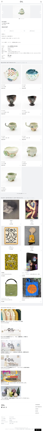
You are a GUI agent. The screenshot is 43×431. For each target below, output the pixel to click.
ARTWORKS (37, 404)
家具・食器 (9, 55)
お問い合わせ (3, 420)
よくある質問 (3, 418)
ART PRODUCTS (38, 406)
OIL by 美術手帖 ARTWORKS (13, 46)
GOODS (36, 408)
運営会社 (2, 423)
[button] (40, 12)
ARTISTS (37, 413)
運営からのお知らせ (12, 418)
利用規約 (10, 420)
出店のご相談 (11, 423)
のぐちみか (4, 21)
